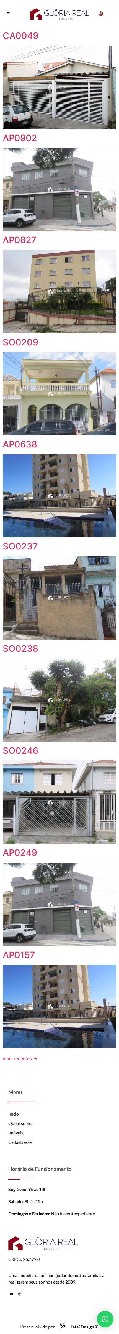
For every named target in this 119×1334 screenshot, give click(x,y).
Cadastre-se (20, 1142)
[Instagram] (19, 1294)
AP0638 (20, 444)
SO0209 (20, 342)
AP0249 (20, 852)
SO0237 (20, 546)
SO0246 (20, 750)
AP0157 (19, 954)
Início (13, 1113)
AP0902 (20, 138)
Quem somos (20, 1123)
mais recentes (20, 1058)
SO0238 (20, 648)
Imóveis (15, 1132)
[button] (8, 14)
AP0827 (20, 240)
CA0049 (20, 35)
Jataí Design (85, 1326)
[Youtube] (11, 1294)
